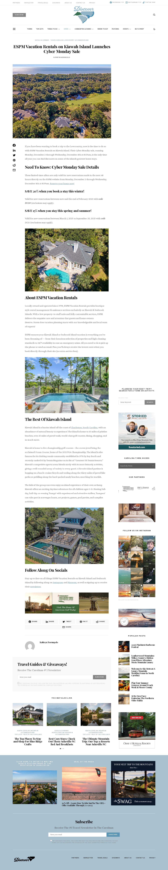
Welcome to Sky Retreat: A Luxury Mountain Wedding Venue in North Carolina (143, 672)
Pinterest (72, 582)
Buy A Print (139, 29)
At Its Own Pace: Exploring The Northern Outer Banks (142, 698)
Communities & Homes (83, 29)
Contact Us (80, 3)
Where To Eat (103, 29)
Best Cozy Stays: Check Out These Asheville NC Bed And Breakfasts (61, 741)
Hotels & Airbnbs (42, 40)
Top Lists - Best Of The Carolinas (28, 734)
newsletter (35, 586)
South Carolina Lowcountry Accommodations (70, 40)
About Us (68, 3)
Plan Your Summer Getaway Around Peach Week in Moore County (142, 685)
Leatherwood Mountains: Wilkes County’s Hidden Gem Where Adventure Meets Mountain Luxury (142, 659)
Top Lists (39, 29)
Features (115, 29)
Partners (16, 3)
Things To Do (52, 29)
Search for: (123, 398)
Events (126, 29)
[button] (154, 29)
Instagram (58, 582)
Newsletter (28, 3)
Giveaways (56, 3)
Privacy (92, 3)
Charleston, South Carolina (84, 427)
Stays (66, 29)
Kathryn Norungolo (61, 57)
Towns (29, 29)
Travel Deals (43, 3)
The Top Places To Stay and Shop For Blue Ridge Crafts (27, 741)
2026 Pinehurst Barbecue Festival (143, 646)
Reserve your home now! (62, 183)
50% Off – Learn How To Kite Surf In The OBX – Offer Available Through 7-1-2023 (83, 804)
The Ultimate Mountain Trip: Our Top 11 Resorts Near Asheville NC (96, 741)
